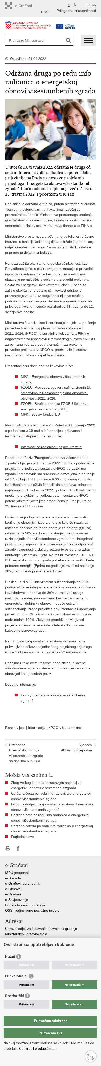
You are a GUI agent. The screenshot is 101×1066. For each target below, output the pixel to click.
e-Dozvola (13, 878)
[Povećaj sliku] (50, 129)
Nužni (10, 956)
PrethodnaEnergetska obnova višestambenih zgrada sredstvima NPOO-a (26, 753)
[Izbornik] (88, 40)
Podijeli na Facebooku (18, 848)
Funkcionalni (16, 976)
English (90, 5)
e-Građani (13, 894)
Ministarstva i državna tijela (26, 934)
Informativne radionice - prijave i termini (51, 447)
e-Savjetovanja (16, 900)
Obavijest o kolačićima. (36, 1049)
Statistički (14, 996)
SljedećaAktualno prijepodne (76, 747)
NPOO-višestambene (64, 728)
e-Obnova (13, 889)
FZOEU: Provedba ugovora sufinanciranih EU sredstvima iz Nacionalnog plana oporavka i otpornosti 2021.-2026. (56, 393)
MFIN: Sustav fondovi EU (40, 414)
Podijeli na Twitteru (28, 848)
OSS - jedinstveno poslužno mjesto (32, 910)
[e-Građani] (26, 5)
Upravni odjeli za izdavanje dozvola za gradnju (41, 929)
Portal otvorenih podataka (25, 905)
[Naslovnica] (28, 28)
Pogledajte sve (22, 837)
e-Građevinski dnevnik (22, 883)
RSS (44, 12)
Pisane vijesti (15, 728)
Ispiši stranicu (7, 848)
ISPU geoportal (17, 873)
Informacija (36, 728)
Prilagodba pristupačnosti (76, 11)
